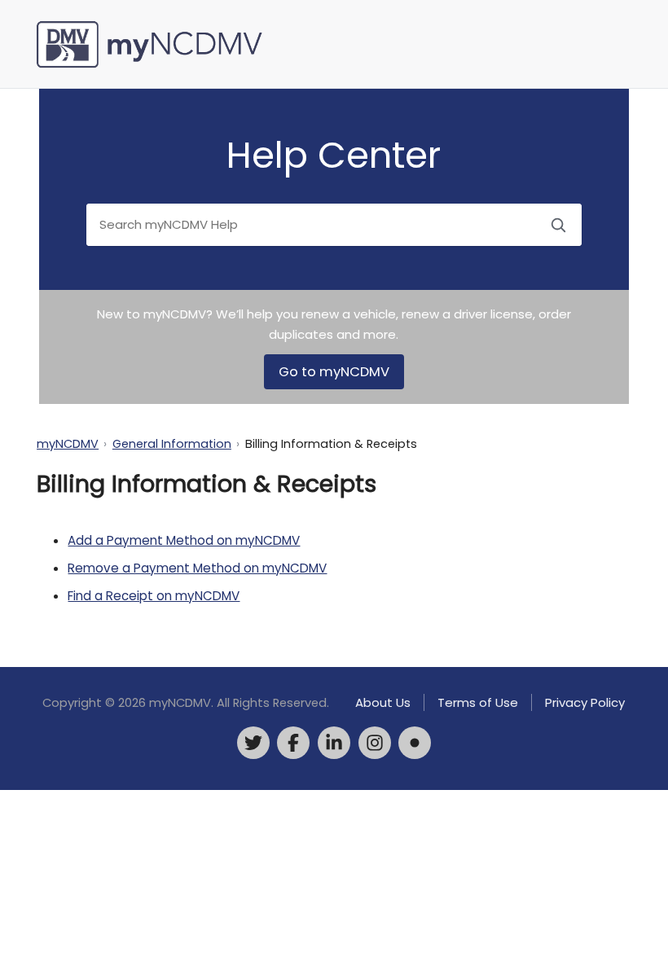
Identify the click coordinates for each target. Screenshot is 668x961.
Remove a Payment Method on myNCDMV (197, 568)
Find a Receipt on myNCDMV (154, 595)
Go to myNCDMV (334, 371)
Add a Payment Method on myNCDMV (184, 540)
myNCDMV (68, 444)
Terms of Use (477, 702)
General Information (171, 444)
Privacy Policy (585, 702)
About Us (383, 702)
